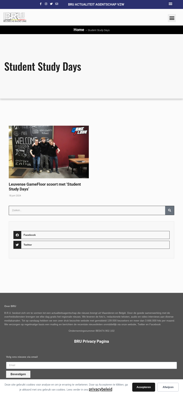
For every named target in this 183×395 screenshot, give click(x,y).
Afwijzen (168, 387)
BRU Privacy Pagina (91, 341)
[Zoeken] (169, 210)
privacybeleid (100, 389)
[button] (170, 4)
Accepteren (144, 387)
